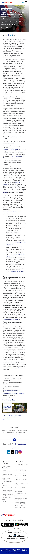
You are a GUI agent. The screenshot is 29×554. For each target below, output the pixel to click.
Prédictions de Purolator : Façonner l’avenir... (14, 432)
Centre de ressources (19, 496)
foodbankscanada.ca (15, 368)
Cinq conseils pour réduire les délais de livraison (14, 430)
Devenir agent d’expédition (21, 473)
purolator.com (14, 158)
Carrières (16, 467)
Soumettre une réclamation (14, 435)
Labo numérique (18, 491)
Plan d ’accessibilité (7, 488)
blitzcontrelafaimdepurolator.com (12, 149)
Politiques (4, 485)
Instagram (6, 184)
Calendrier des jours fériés (21, 464)
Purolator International (20, 493)
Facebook (17, 182)
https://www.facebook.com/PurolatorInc (13, 393)
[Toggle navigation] (26, 2)
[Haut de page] (14, 439)
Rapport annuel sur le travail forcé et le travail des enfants (7, 495)
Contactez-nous (20, 444)
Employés (3, 550)
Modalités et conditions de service (14, 550)
